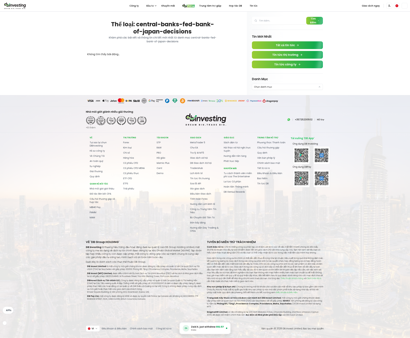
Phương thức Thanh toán (271, 142)
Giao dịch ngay (371, 5)
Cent (159, 168)
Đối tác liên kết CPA (100, 193)
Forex (126, 142)
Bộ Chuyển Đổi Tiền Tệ (202, 217)
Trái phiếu (128, 188)
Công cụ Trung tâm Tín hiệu (203, 211)
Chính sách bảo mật (268, 163)
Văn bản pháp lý (266, 157)
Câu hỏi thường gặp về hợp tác (102, 200)
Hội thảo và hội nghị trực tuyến (237, 149)
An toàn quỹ (96, 161)
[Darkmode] (404, 6)
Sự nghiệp (95, 166)
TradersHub (196, 168)
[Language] (397, 6)
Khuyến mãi (168, 5)
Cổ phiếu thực (131, 173)
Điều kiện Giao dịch (200, 193)
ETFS (125, 183)
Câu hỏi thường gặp (268, 147)
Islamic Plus (163, 163)
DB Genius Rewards (234, 191)
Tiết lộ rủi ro (263, 168)
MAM (92, 217)
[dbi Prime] (188, 5)
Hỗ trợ (320, 119)
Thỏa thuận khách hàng (291, 278)
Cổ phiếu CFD (130, 163)
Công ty (134, 5)
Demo (160, 173)
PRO (159, 152)
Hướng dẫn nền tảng (235, 156)
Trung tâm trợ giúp (210, 5)
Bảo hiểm (262, 178)
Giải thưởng (96, 171)
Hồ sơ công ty (97, 150)
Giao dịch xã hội (199, 157)
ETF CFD (127, 178)
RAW (159, 147)
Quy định (95, 176)
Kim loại (127, 147)
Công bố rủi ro (164, 328)
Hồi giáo (161, 157)
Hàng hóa (128, 157)
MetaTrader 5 (197, 142)
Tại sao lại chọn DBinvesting (98, 144)
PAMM (93, 212)
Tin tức (254, 5)
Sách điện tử (231, 142)
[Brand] (15, 5)
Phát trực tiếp (231, 161)
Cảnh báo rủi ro (314, 278)
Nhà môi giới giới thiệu (102, 188)
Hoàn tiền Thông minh (236, 186)
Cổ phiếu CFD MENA (134, 168)
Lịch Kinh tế (196, 173)
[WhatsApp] (288, 119)
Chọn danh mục (263, 86)
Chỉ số (126, 152)
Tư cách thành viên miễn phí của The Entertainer (238, 175)
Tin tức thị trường (200, 178)
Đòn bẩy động (197, 222)
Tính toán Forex (199, 198)
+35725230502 (303, 119)
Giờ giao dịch (197, 188)
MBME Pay (95, 207)
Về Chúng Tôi (97, 156)
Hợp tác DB (235, 5)
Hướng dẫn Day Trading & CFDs (204, 229)
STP (159, 142)
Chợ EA (194, 147)
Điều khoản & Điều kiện (269, 173)
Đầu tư (150, 5)
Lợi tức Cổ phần (232, 181)
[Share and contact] (5, 323)
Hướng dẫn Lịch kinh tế (202, 204)
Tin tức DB (263, 183)
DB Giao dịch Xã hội (201, 163)
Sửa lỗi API (195, 183)
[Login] (389, 6)
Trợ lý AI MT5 (197, 152)
